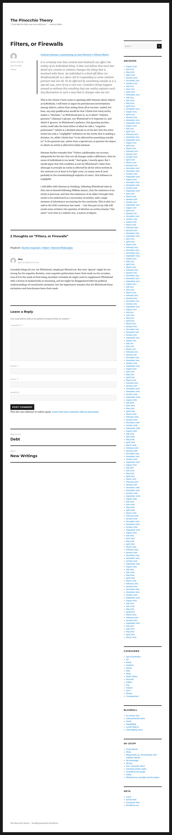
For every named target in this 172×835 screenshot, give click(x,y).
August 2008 (131, 431)
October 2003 (131, 595)
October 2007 (131, 459)
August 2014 (131, 259)
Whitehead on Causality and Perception (142, 777)
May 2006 (130, 507)
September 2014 (133, 256)
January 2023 (131, 117)
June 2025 (130, 89)
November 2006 (133, 490)
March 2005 (131, 547)
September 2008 (133, 428)
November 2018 (132, 185)
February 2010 (132, 383)
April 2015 (130, 242)
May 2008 (130, 439)
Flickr (128, 752)
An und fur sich (132, 716)
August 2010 (131, 369)
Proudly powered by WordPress (45, 823)
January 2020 (131, 165)
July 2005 (130, 536)
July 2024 (130, 97)
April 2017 (130, 211)
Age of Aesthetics (133, 657)
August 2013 (131, 284)
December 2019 (132, 168)
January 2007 (131, 485)
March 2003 (131, 615)
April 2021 (130, 146)
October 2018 (131, 188)
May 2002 (130, 632)
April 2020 (130, 160)
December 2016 (132, 216)
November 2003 (132, 592)
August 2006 (131, 499)
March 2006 (131, 513)
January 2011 (131, 355)
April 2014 (130, 264)
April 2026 (130, 75)
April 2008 (130, 442)
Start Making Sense (134, 730)
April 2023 (130, 114)
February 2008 (132, 448)
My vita (129, 763)
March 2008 (131, 445)
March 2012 (131, 324)
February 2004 (132, 584)
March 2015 (131, 244)
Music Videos (131, 676)
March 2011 (131, 349)
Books (128, 662)
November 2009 (133, 391)
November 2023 (132, 109)
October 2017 (131, 202)
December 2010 (132, 357)
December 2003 (132, 589)
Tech (128, 691)
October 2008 (131, 425)
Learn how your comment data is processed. (75, 411)
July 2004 (130, 569)
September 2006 (133, 496)
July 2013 (130, 287)
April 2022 (130, 131)
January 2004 (131, 586)
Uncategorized (132, 696)
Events (129, 668)
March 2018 (131, 196)
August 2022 (131, 126)
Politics (129, 682)
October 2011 (131, 335)
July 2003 (130, 603)
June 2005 (130, 538)
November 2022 (133, 120)
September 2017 (133, 205)
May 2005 (130, 541)
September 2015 (133, 236)
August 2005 (131, 533)
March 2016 (131, 225)
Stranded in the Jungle (135, 772)
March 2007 (131, 479)
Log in (128, 797)
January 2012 (131, 326)
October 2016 (131, 219)
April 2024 (130, 106)
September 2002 (133, 623)
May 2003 (130, 609)
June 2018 (130, 194)
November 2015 (132, 233)
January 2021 (131, 154)
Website (14, 392)
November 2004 (133, 558)
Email (14, 379)
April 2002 (130, 634)
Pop (127, 685)
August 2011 (131, 341)
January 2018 (131, 199)
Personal (130, 679)
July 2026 (130, 69)
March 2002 (131, 637)
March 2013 (131, 292)
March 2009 (131, 414)
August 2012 (131, 309)
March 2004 (131, 581)
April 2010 (130, 377)
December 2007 (132, 454)
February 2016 (132, 227)
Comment (16, 325)
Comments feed (132, 802)
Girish (128, 721)
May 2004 (130, 575)
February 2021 (132, 151)
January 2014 (131, 273)
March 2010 (131, 380)
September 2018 (133, 191)
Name (14, 366)
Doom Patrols (132, 749)
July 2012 (130, 312)
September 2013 (133, 281)
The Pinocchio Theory (31, 20)
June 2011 (130, 346)
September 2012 (133, 307)
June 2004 (130, 572)
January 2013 (131, 298)
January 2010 (131, 386)
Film (128, 671)
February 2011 (132, 352)
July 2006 (130, 502)
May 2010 (130, 374)
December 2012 (132, 301)
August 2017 (131, 208)
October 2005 (131, 527)
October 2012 (131, 304)
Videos (129, 775)
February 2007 (132, 482)
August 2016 (131, 222)
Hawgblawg (131, 724)
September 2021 (133, 140)
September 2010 (133, 366)
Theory (13, 69)
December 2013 (132, 276)
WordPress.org (132, 805)
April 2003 (130, 612)
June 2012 (130, 315)
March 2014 (131, 267)
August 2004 (131, 567)
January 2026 (131, 78)
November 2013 (132, 278)
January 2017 (131, 213)
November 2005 (133, 524)
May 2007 (130, 473)
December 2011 (132, 329)
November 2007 (133, 456)
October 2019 (131, 174)
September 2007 (133, 462)
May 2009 (130, 408)
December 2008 (132, 422)
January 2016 (131, 230)
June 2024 (130, 100)
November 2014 (132, 253)
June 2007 (130, 471)
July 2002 (130, 626)
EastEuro (130, 665)
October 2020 (131, 157)
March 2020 (131, 162)
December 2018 (132, 182)
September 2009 (133, 397)
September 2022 (133, 123)
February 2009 (132, 417)
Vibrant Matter (101, 54)
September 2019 (133, 177)
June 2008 (130, 437)
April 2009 (130, 411)
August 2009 (131, 400)
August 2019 (131, 179)
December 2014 (132, 250)
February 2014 (132, 270)
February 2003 (132, 617)
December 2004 (132, 555)
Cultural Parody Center (135, 718)
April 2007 (130, 476)
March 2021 (131, 148)
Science (129, 688)
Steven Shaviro (16, 62)
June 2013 (130, 290)
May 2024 (130, 103)
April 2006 (130, 510)
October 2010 (131, 363)
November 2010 (132, 360)
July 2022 (130, 129)
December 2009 (133, 389)
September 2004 (133, 564)
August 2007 (131, 465)
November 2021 (132, 137)
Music (128, 674)
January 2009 (131, 420)
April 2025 (130, 92)
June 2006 (130, 504)
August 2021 (131, 143)
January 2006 (131, 519)
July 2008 (130, 434)
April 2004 (130, 578)
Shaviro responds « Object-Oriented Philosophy (47, 247)
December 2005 (132, 521)
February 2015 (132, 247)
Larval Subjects (132, 727)
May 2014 (130, 261)
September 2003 (133, 598)
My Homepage (132, 760)
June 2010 (130, 372)
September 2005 (133, 530)
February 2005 (132, 550)
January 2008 (131, 451)
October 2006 (132, 493)
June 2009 (130, 406)
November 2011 (132, 332)
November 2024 (133, 95)
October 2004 (131, 561)
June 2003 (130, 606)
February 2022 (132, 134)
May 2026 (130, 72)
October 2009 (132, 394)
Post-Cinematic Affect (135, 766)
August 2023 (131, 112)
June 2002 (130, 629)
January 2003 (131, 620)
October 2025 (131, 83)
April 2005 (130, 544)
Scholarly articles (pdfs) (136, 769)
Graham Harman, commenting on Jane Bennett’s (67, 54)
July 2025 (130, 86)
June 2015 (130, 239)
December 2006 (133, 487)
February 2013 (132, 295)
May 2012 (130, 318)
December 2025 (132, 81)
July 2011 (129, 343)
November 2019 (132, 171)
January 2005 (131, 552)
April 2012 (130, 321)
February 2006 (132, 516)
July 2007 (130, 468)
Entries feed (131, 800)
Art (127, 659)
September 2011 (132, 338)
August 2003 (131, 601)
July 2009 (130, 403)
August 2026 (131, 66)
